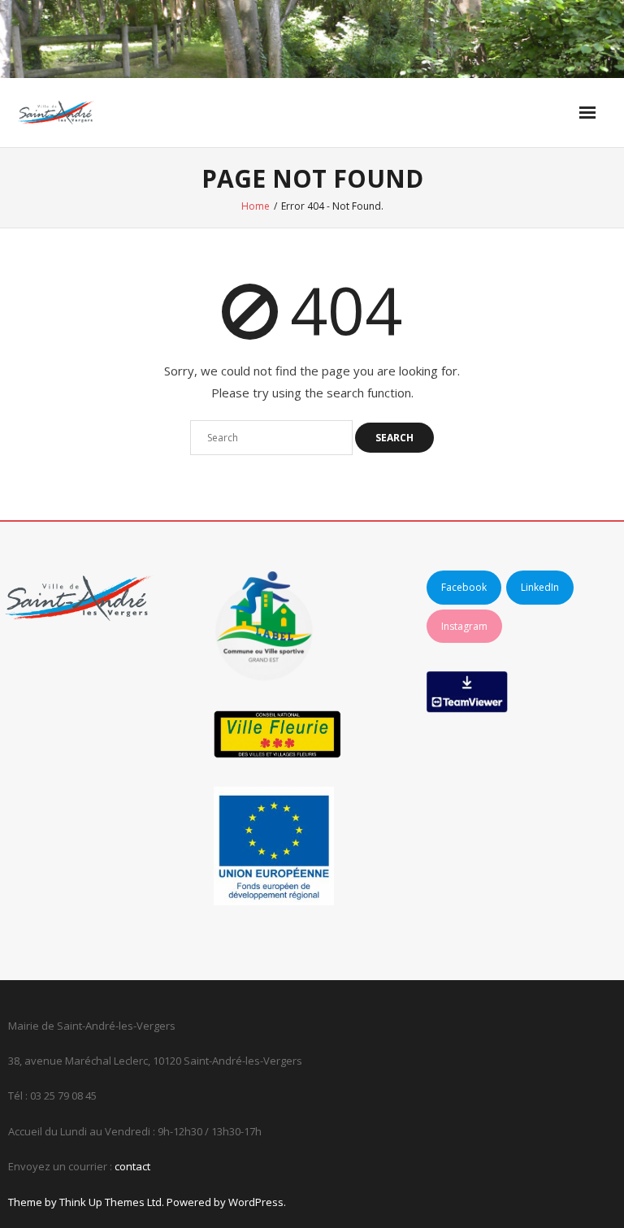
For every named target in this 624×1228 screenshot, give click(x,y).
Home (255, 206)
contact (132, 1166)
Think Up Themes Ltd (110, 1202)
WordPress (256, 1202)
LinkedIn (540, 587)
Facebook (464, 587)
